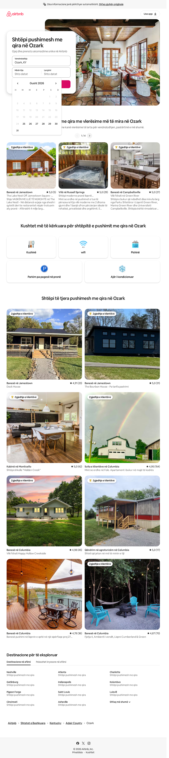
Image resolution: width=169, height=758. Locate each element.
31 (17, 130)
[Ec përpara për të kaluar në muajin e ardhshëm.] (56, 83)
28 (43, 123)
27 (36, 123)
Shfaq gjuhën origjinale (111, 4)
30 (56, 123)
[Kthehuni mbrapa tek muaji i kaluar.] (18, 83)
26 (30, 123)
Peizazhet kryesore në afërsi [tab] (51, 661)
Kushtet (90, 752)
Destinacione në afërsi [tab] (19, 661)
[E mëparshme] (77, 135)
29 (49, 123)
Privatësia (77, 752)
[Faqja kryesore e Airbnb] (15, 14)
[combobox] (41, 62)
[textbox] (27, 74)
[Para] (89, 135)
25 (24, 123)
